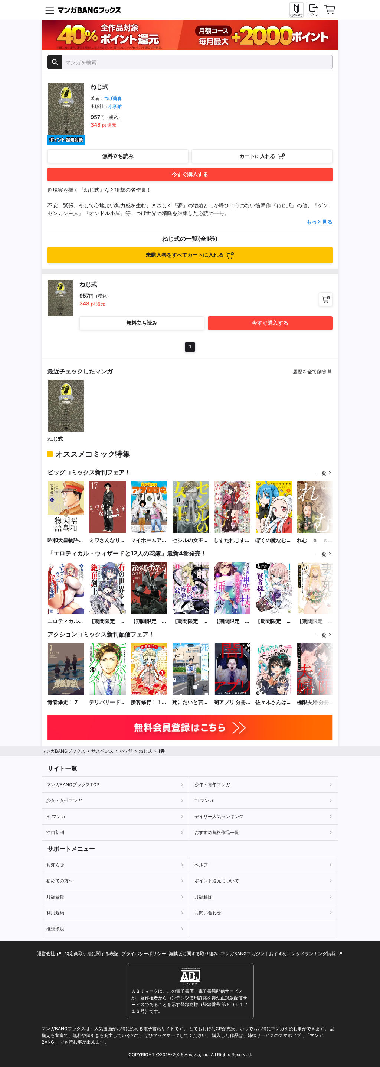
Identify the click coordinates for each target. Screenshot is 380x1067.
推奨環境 (55, 928)
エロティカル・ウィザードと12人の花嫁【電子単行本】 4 (66, 621)
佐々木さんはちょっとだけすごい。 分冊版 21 (273, 702)
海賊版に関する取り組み (193, 953)
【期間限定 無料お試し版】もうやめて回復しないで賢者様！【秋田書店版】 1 (273, 621)
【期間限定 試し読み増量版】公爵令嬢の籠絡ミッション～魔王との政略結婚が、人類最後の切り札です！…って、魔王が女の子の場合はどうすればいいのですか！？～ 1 (190, 621)
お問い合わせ (207, 912)
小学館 (115, 106)
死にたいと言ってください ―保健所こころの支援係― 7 (190, 702)
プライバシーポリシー (143, 953)
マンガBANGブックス (63, 751)
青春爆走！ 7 (63, 702)
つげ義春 (113, 98)
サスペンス (102, 751)
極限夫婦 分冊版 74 (313, 702)
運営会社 (46, 953)
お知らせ (55, 864)
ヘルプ (201, 864)
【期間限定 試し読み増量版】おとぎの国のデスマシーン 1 (149, 621)
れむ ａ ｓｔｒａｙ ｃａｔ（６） (315, 540)
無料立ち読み (118, 156)
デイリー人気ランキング (218, 816)
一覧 (321, 473)
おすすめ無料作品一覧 (216, 832)
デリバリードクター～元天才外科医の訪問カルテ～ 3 (107, 702)
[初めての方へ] (296, 10)
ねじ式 (55, 438)
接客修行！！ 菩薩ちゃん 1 (146, 702)
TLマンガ (203, 800)
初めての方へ (59, 880)
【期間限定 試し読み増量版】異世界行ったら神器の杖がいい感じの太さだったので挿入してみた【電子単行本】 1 (232, 621)
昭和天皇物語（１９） (63, 540)
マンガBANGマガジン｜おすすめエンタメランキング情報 (279, 953)
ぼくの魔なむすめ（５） (273, 540)
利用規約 (55, 912)
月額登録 (55, 896)
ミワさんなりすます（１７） (107, 540)
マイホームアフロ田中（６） (149, 540)
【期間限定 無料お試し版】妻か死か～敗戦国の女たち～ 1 (315, 621)
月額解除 (203, 896)
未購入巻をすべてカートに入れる (185, 255)
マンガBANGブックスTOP (72, 784)
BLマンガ (55, 816)
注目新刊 (55, 832)
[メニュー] (50, 10)
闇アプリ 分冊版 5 (230, 702)
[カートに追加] (325, 299)
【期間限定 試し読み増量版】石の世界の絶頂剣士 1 (107, 621)
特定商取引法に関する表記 (91, 953)
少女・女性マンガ (64, 800)
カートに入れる (257, 156)
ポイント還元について (216, 880)
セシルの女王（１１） (187, 540)
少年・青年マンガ (212, 784)
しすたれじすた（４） (232, 540)
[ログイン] (312, 9)
